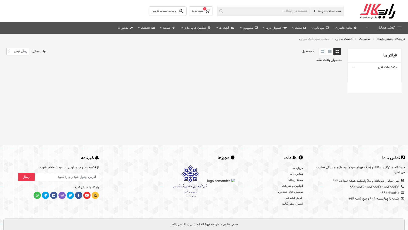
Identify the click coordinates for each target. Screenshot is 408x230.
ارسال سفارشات (292, 204)
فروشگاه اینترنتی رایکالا (391, 39)
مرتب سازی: (38, 51)
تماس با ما (296, 174)
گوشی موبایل (386, 28)
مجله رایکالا (295, 180)
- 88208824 (375, 187)
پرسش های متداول (290, 192)
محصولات (365, 39)
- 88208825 (358, 187)
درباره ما (297, 168)
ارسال (26, 177)
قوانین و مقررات (292, 186)
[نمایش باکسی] (337, 51)
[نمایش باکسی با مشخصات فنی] (330, 51)
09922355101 (389, 193)
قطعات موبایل (344, 39)
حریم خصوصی (294, 198)
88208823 (391, 187)
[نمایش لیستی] (322, 51)
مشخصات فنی (387, 67)
